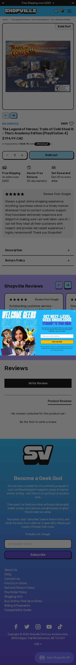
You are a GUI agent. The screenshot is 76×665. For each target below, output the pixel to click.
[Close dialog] (74, 311)
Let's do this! (57, 342)
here (62, 350)
